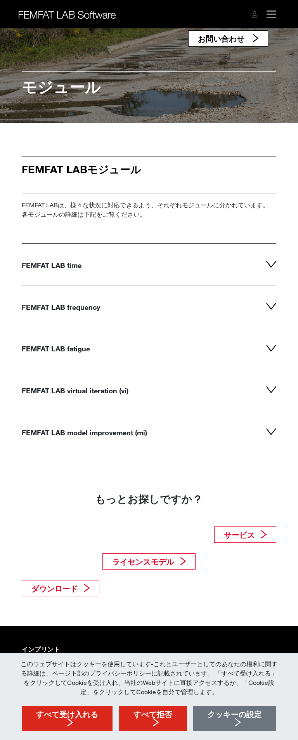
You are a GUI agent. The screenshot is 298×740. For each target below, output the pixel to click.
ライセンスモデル (143, 561)
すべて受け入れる (67, 714)
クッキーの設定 (235, 714)
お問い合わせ (222, 38)
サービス (239, 534)
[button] (254, 14)
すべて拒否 (152, 714)
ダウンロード (54, 588)
